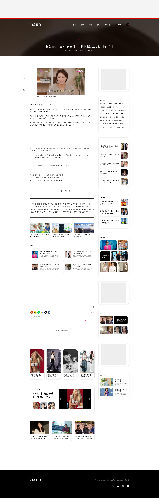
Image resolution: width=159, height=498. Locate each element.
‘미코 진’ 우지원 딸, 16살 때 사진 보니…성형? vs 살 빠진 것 (46, 175)
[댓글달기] (24, 86)
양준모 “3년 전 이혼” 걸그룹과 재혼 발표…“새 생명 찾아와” (46, 180)
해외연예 (118, 24)
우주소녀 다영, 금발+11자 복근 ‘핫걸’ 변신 (43, 397)
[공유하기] (24, 82)
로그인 (127, 479)
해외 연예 (102, 375)
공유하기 (24, 82)
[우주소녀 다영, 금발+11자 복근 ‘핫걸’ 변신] (75, 399)
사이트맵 (124, 479)
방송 (82, 24)
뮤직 (90, 24)
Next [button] (89, 399)
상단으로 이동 (24, 94)
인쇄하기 (24, 90)
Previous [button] (60, 399)
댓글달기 (24, 86)
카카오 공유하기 (61, 191)
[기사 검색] (126, 24)
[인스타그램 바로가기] (123, 486)
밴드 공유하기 (70, 191)
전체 (74, 24)
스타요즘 (107, 24)
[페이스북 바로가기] (108, 486)
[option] (75, 399)
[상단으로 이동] (24, 94)
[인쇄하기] (24, 90)
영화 (98, 24)
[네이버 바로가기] (128, 486)
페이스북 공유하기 (53, 191)
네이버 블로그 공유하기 (66, 191)
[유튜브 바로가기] (118, 486)
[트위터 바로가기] (113, 486)
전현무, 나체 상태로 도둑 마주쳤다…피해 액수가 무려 (45, 178)
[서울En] (35, 24)
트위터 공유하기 (57, 191)
